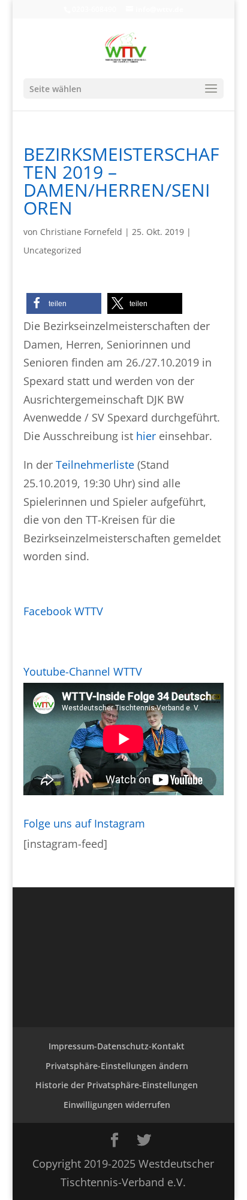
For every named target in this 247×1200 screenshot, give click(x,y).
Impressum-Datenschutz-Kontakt (117, 1046)
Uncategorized (52, 250)
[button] (63, 303)
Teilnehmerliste (95, 464)
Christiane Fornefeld (81, 231)
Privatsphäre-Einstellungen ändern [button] (117, 1065)
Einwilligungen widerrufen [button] (117, 1104)
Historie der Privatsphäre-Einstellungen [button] (116, 1085)
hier (146, 436)
